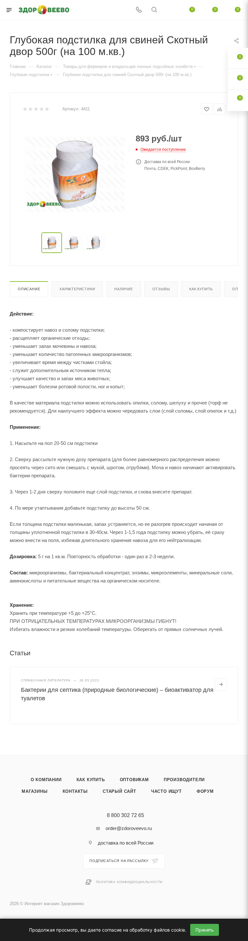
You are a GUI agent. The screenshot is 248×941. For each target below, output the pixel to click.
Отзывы (161, 289)
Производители (184, 779)
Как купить (201, 289)
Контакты (75, 791)
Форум (205, 791)
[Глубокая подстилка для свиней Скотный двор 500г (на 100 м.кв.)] (74, 174)
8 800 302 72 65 (125, 815)
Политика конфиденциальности (129, 882)
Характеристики (77, 289)
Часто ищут (166, 791)
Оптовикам (134, 779)
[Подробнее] (221, 684)
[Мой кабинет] (169, 10)
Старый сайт (119, 791)
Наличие (123, 289)
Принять (204, 930)
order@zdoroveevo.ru (129, 828)
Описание (29, 289)
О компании (46, 779)
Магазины (34, 791)
